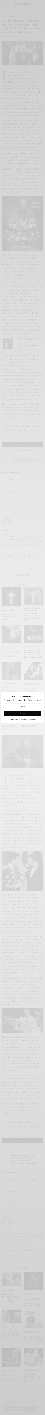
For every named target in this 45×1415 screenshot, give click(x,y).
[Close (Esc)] (41, 695)
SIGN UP (22, 713)
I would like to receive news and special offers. (23, 719)
